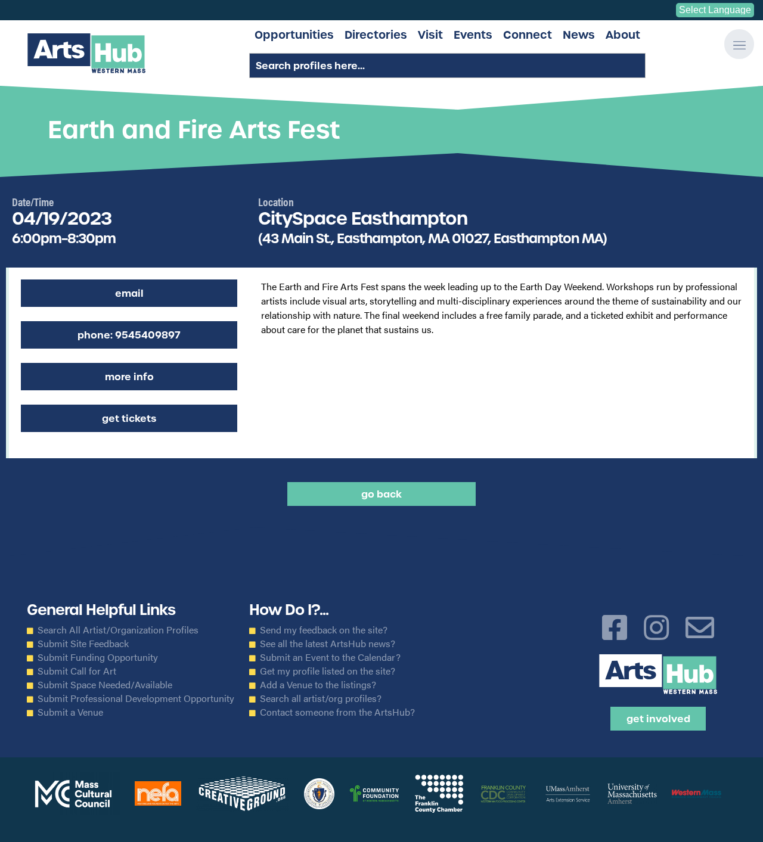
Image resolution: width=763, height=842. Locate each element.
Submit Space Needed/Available (105, 684)
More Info (129, 376)
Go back (381, 494)
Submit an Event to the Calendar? (330, 657)
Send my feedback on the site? (323, 630)
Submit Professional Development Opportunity (136, 698)
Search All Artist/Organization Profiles (118, 630)
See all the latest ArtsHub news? (327, 643)
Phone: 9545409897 (129, 334)
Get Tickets (129, 418)
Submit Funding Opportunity (98, 657)
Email (129, 293)
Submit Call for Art (77, 671)
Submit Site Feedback (83, 643)
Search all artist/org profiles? (321, 698)
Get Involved (658, 718)
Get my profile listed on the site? (327, 671)
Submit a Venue (70, 712)
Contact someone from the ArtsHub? (337, 712)
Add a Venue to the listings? (318, 684)
